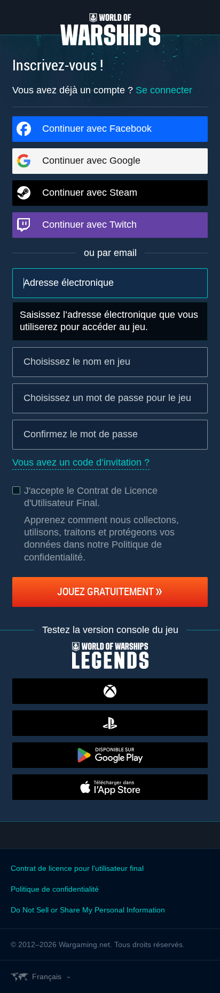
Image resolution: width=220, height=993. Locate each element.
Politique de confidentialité (55, 889)
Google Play (110, 755)
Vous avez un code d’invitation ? (81, 462)
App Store (110, 787)
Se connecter (164, 90)
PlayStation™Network (110, 723)
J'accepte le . (91, 496)
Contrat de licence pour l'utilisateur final (77, 868)
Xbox (110, 691)
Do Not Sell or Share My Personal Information (88, 910)
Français (46, 976)
